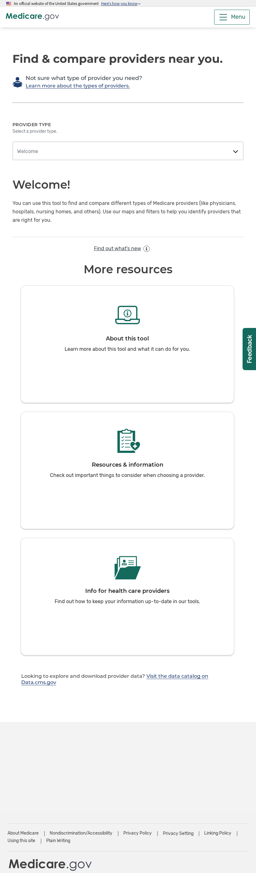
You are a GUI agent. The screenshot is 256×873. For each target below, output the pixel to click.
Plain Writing (58, 840)
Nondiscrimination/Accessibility (81, 833)
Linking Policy (217, 833)
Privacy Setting (178, 833)
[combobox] (128, 151)
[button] (127, 344)
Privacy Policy (137, 833)
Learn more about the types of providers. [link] (78, 86)
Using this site (21, 840)
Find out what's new (117, 248)
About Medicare (23, 833)
